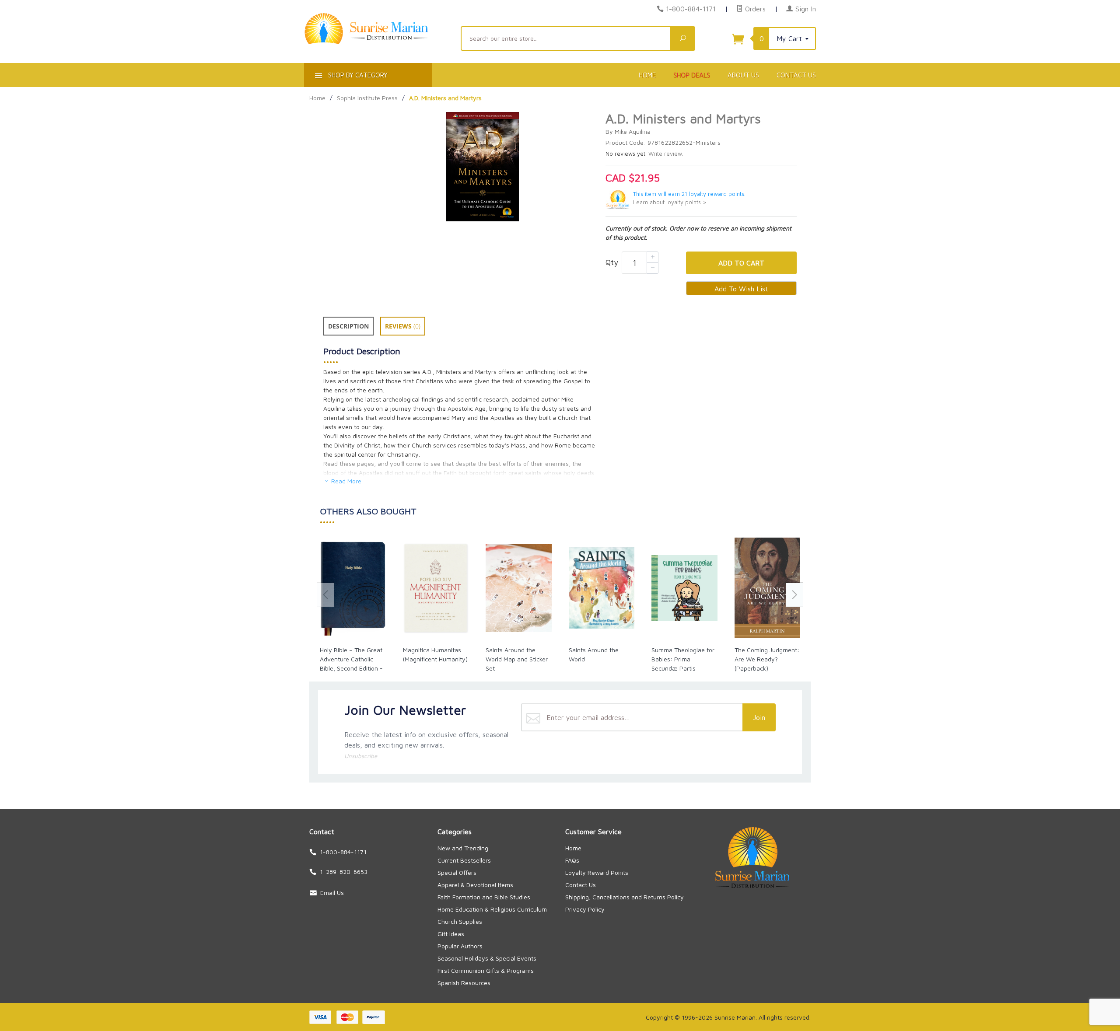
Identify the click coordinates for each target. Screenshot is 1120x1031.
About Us (743, 75)
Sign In (804, 9)
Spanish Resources (464, 982)
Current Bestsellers (464, 860)
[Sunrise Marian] (377, 42)
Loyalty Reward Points (596, 872)
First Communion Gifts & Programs (486, 970)
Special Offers (457, 872)
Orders (754, 9)
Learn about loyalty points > (670, 202)
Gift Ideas (451, 933)
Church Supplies (460, 921)
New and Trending (463, 848)
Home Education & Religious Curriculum (492, 909)
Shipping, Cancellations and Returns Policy (624, 897)
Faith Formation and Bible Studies (484, 897)
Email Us (332, 892)
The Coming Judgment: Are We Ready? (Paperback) (767, 659)
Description (348, 326)
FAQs (572, 860)
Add (741, 263)
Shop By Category (357, 75)
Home (647, 75)
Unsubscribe (360, 755)
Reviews (402, 326)
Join (759, 717)
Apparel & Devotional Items (475, 884)
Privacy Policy (585, 909)
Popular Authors (460, 946)
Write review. (665, 153)
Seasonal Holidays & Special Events (487, 958)
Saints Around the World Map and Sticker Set (517, 659)
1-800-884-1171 (691, 9)
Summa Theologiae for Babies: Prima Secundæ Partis (682, 659)
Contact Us (796, 75)
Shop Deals (691, 75)
